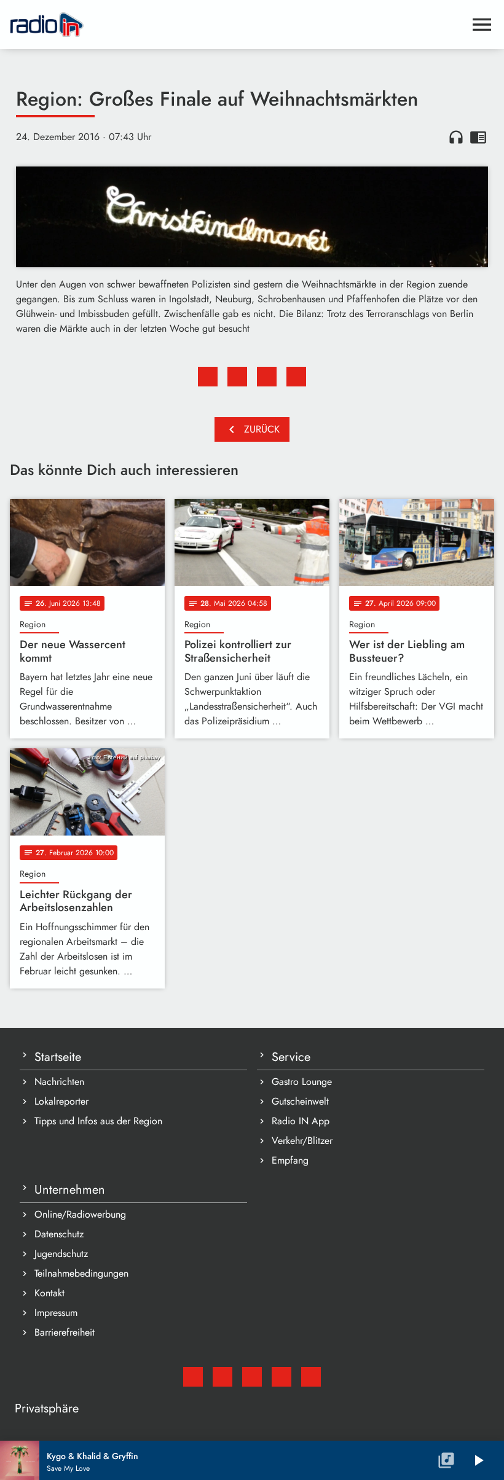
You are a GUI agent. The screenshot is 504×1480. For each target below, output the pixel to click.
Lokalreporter (61, 1101)
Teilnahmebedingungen (81, 1273)
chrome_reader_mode (478, 137)
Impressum (55, 1313)
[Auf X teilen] (237, 376)
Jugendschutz (61, 1254)
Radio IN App (300, 1121)
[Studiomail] (193, 1377)
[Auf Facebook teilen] (208, 376)
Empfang (290, 1160)
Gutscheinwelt (300, 1101)
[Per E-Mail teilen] (296, 376)
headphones (456, 137)
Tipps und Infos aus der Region (98, 1121)
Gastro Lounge (302, 1082)
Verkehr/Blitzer (302, 1140)
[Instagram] (252, 1377)
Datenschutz (59, 1234)
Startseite (57, 1057)
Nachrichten (59, 1082)
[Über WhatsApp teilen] (267, 376)
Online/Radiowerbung (80, 1214)
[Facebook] (222, 1377)
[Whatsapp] (281, 1377)
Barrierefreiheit (64, 1332)
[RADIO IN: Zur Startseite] (237, 24)
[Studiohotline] (311, 1377)
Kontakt (49, 1293)
